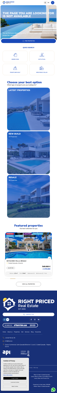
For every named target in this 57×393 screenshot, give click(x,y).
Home (4, 332)
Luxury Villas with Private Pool (41, 378)
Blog (32, 332)
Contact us (30, 314)
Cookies (31, 367)
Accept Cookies (15, 378)
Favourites (38, 332)
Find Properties (30, 41)
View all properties (28, 284)
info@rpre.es (8, 341)
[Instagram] (34, 319)
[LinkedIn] (38, 319)
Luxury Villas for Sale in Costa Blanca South (41, 376)
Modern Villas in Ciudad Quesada (42, 386)
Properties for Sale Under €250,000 (41, 384)
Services (27, 332)
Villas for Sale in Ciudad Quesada (42, 374)
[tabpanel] (28, 255)
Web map (35, 367)
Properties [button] (17, 332)
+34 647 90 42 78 (10, 338)
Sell (22, 332)
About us (9, 332)
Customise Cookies (15, 382)
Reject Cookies (15, 386)
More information (7, 375)
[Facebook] (31, 319)
